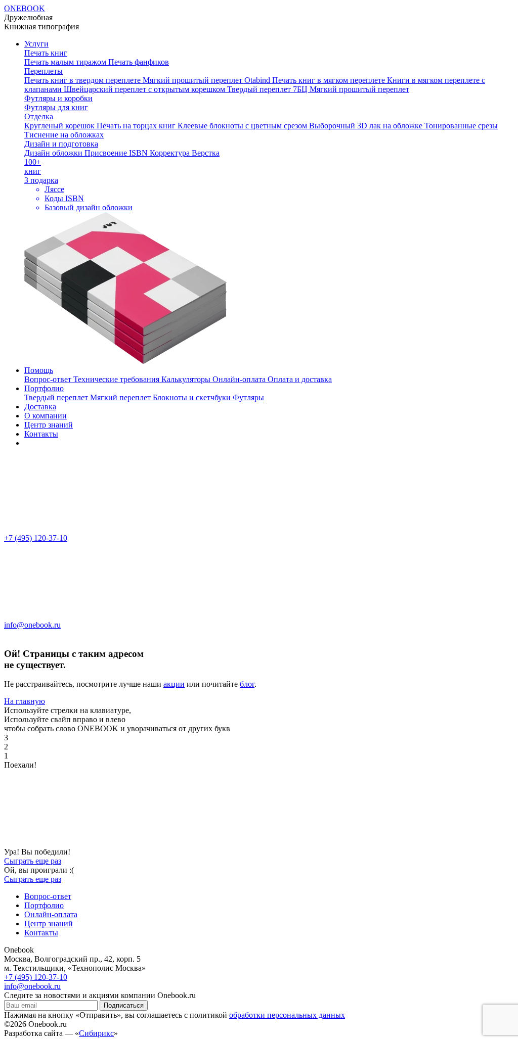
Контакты (41, 434)
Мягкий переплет (121, 397)
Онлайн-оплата (240, 379)
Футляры (248, 397)
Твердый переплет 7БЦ (268, 89)
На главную (24, 701)
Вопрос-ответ (48, 379)
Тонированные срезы (461, 125)
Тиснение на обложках (64, 134)
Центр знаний (48, 424)
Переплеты (43, 71)
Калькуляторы (186, 379)
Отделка (38, 116)
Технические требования (117, 379)
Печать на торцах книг (137, 125)
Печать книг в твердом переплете (83, 80)
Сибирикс (96, 1033)
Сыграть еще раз (32, 861)
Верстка (206, 153)
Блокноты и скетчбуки (193, 397)
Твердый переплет (57, 397)
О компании (45, 415)
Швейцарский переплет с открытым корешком (145, 89)
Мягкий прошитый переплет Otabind (207, 80)
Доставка (40, 406)
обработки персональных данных (287, 1015)
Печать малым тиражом (66, 62)
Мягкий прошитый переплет (359, 89)
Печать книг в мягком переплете (329, 80)
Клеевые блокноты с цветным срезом (243, 125)
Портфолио (44, 388)
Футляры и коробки (58, 98)
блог (247, 684)
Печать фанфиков (138, 62)
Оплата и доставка (300, 379)
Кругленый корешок (60, 125)
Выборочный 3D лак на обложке (366, 125)
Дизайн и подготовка (61, 143)
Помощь (38, 370)
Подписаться (124, 1005)
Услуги (36, 43)
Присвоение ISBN (117, 153)
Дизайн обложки (54, 153)
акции (174, 684)
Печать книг (45, 53)
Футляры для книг (56, 107)
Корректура (171, 153)
